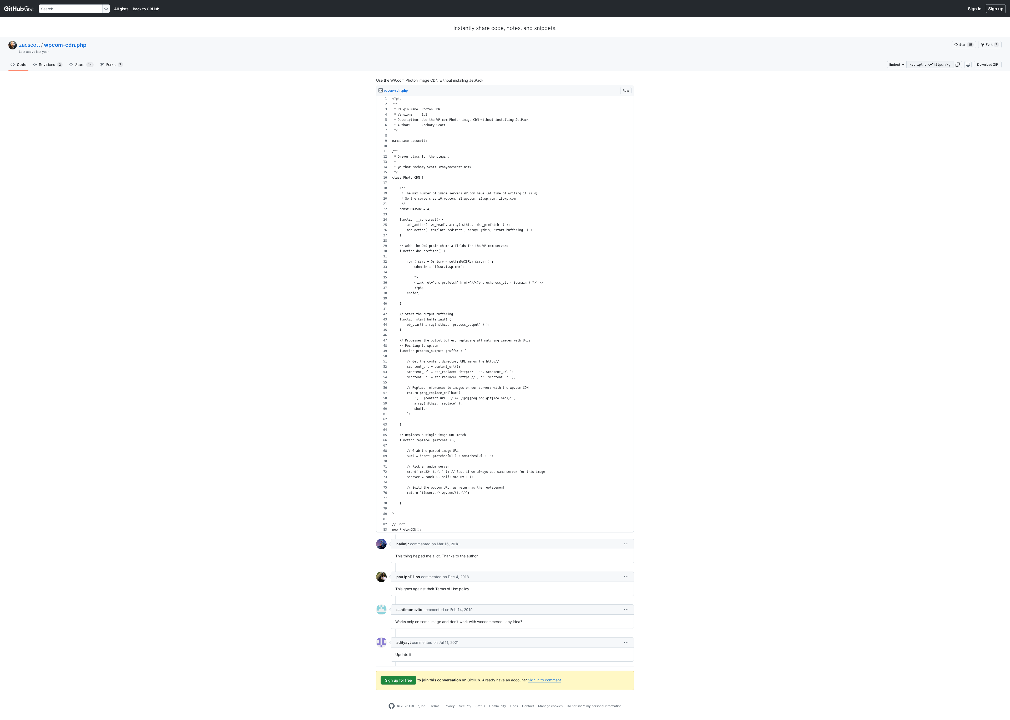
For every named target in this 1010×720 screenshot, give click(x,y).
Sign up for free (398, 680)
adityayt (403, 642)
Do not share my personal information (594, 706)
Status (480, 706)
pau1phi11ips (408, 576)
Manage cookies (550, 706)
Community (497, 706)
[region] (505, 314)
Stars (83, 64)
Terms (434, 706)
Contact (528, 706)
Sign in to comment (544, 680)
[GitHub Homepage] (391, 706)
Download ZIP (987, 64)
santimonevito (409, 609)
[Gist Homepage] (19, 9)
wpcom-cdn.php (65, 45)
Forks (113, 64)
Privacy (449, 706)
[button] (957, 64)
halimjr (402, 544)
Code (21, 64)
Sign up (995, 8)
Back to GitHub (146, 9)
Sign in (975, 8)
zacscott (29, 45)
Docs (514, 706)
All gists (121, 9)
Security (465, 706)
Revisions (50, 64)
